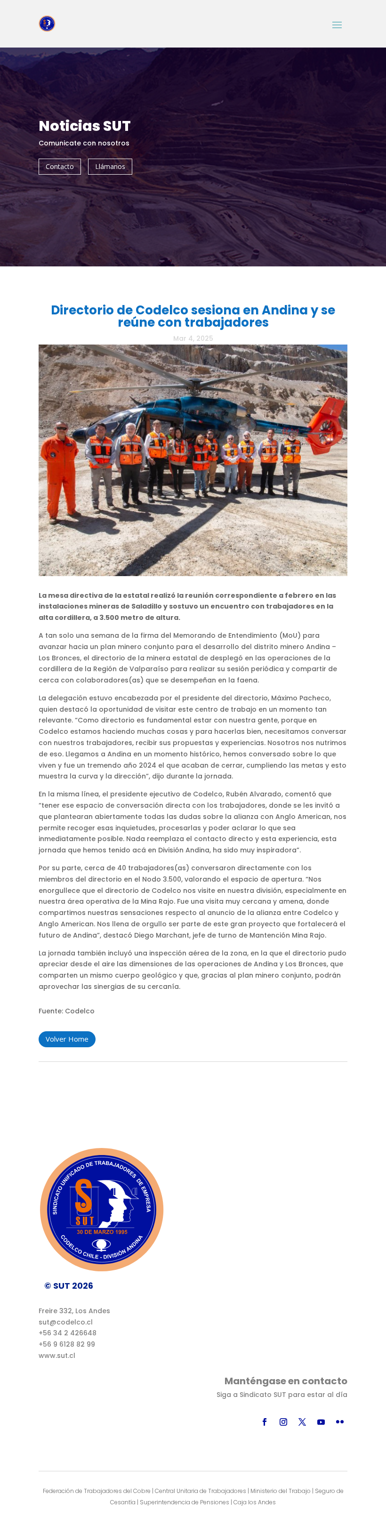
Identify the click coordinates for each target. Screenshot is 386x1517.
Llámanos (110, 166)
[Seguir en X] (302, 1421)
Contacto (60, 166)
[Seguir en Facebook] (264, 1421)
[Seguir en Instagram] (283, 1421)
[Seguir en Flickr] (339, 1421)
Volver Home (67, 1038)
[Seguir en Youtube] (321, 1421)
